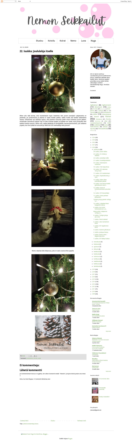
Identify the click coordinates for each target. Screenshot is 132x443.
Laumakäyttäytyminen (96, 123)
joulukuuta (97, 149)
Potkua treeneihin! (104, 396)
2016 (93, 276)
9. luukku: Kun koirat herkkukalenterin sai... (100, 208)
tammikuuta (97, 266)
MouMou (95, 359)
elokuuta (96, 249)
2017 (93, 274)
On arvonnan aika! (104, 378)
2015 (93, 279)
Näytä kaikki (108, 331)
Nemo (73, 40)
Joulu (99, 112)
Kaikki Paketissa (97, 345)
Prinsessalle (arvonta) (102, 388)
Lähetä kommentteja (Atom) (30, 423)
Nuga (93, 40)
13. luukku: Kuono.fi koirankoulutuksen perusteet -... (101, 189)
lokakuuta (96, 244)
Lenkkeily (97, 125)
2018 (93, 272)
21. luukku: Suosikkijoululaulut (101, 160)
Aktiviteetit (98, 107)
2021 (93, 145)
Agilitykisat (94, 105)
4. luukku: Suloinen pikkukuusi (101, 229)
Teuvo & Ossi (96, 308)
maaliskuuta (97, 261)
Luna (83, 40)
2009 (93, 294)
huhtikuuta (97, 259)
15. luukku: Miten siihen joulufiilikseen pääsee (100, 180)
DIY (107, 110)
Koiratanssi (99, 119)
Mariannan (95, 366)
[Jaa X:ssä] (33, 356)
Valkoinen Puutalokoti (99, 353)
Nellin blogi (95, 314)
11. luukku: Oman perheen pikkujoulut (100, 196)
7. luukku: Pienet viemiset (100, 219)
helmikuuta (97, 264)
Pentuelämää (102, 128)
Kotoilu (51, 40)
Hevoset (92, 112)
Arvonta (95, 109)
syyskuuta (97, 246)
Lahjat (39, 358)
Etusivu (39, 40)
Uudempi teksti (24, 420)
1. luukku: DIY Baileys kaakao (101, 238)
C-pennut (100, 110)
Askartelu (103, 109)
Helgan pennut (96, 327)
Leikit (109, 123)
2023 (93, 140)
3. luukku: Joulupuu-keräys (100, 232)
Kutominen (97, 121)
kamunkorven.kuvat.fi (99, 326)
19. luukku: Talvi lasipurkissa (101, 167)
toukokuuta (97, 256)
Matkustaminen (94, 126)
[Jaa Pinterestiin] (36, 356)
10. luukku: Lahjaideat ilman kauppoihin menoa (101, 204)
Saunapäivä (95, 354)
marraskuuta (97, 241)
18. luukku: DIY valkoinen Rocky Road (100, 170)
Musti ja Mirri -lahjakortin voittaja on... (100, 212)
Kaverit (96, 116)
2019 (93, 269)
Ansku (109, 107)
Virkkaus (92, 130)
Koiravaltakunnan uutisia (98, 316)
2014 (93, 281)
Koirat (63, 40)
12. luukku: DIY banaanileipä (101, 193)
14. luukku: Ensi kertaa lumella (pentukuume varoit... (101, 184)
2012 (93, 286)
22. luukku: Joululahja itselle (101, 158)
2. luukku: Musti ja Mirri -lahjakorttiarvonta (100, 235)
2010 (93, 291)
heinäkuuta (97, 251)
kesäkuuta (97, 254)
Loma (106, 125)
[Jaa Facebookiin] (34, 356)
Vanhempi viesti (81, 420)
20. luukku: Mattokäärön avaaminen (100, 163)
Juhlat (95, 114)
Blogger (70, 438)
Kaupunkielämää (106, 114)
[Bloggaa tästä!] (31, 356)
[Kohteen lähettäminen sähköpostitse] (29, 356)
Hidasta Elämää (97, 338)
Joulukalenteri (29, 358)
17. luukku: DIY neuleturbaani (101, 173)
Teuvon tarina (95, 310)
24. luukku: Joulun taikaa (100, 151)
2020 (93, 147)
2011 (93, 289)
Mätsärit (105, 126)
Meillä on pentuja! (96, 321)
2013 (93, 284)
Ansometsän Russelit (98, 301)
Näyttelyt (92, 128)
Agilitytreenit (106, 105)
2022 (93, 142)
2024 (93, 137)
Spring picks (95, 367)
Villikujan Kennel (97, 320)
